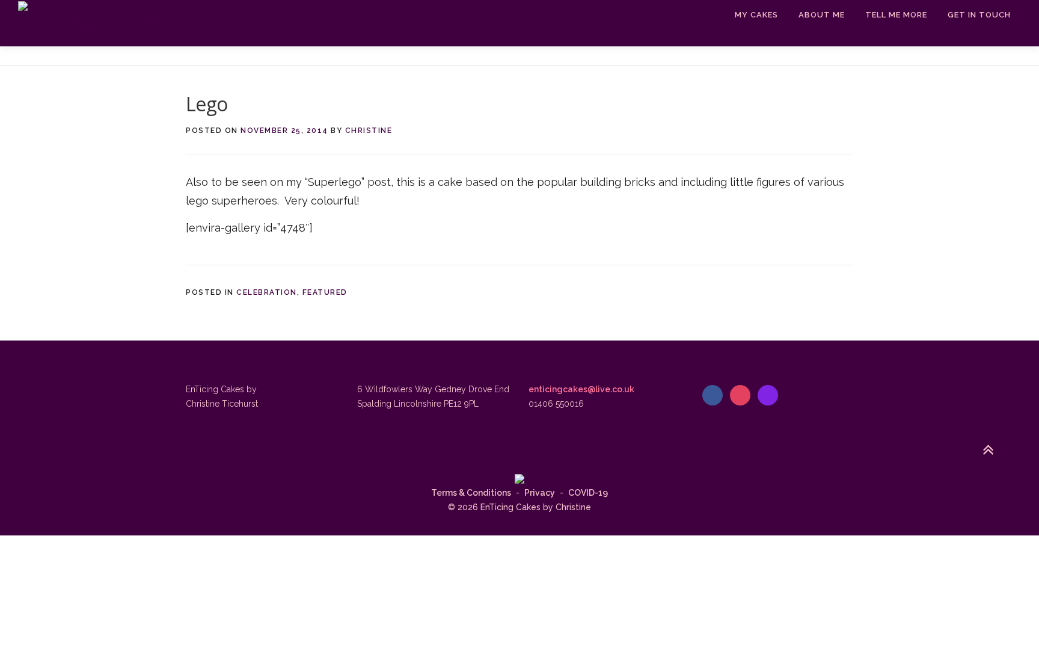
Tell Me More (896, 14)
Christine (369, 130)
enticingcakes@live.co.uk (581, 389)
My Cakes (756, 14)
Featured (325, 292)
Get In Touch (979, 14)
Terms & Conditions (471, 493)
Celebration (266, 292)
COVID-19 (588, 493)
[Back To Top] (988, 451)
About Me (821, 14)
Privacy (539, 493)
